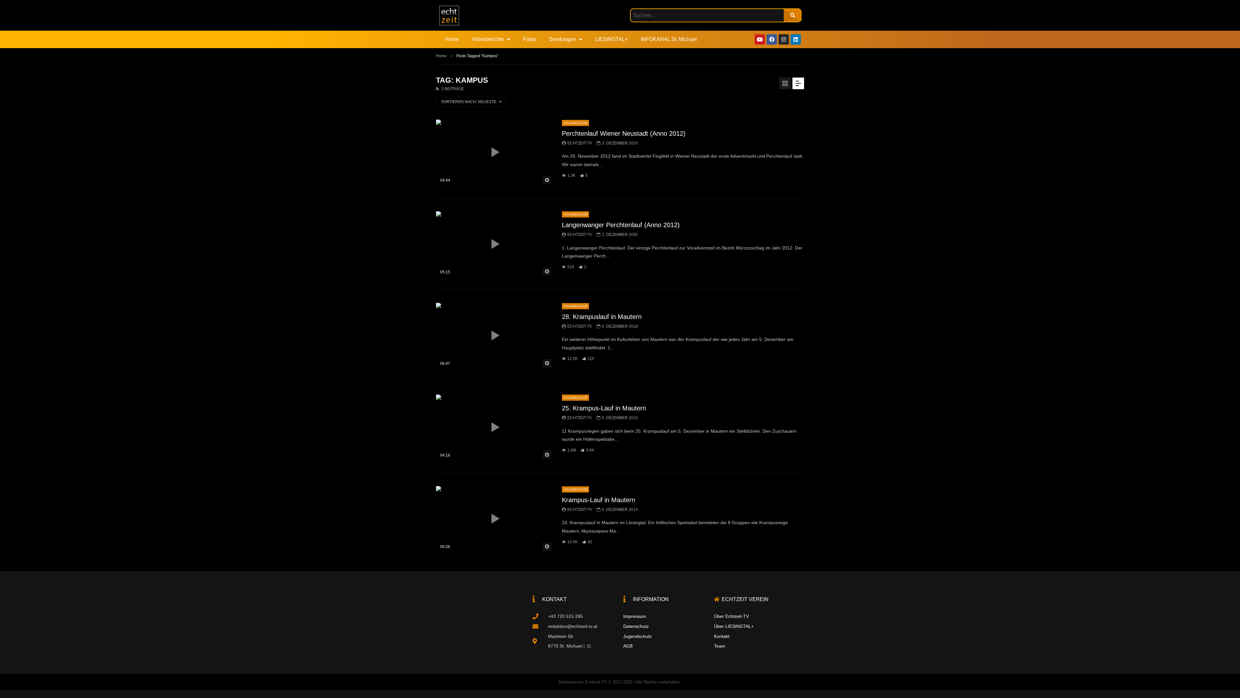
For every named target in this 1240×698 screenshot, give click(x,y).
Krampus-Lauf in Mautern (598, 499)
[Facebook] (772, 39)
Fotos (529, 39)
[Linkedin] (795, 39)
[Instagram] (784, 39)
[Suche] (792, 15)
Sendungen (562, 39)
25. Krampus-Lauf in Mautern (604, 408)
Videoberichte (488, 39)
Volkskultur (575, 123)
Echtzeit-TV (579, 143)
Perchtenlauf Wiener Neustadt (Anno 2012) (624, 133)
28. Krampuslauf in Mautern (602, 316)
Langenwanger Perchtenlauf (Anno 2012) (621, 224)
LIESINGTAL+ (611, 39)
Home (452, 39)
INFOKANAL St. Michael (669, 39)
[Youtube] (760, 39)
